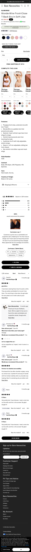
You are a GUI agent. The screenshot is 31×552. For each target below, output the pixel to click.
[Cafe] (12, 39)
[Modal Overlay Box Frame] (14, 46)
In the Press (6, 501)
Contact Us (5, 470)
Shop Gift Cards (6, 472)
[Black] (3, 39)
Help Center (6, 463)
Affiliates (5, 503)
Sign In (4, 514)
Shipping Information (8, 465)
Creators (5, 505)
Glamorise (5, 10)
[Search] (21, 5)
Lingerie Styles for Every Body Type (11, 488)
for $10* (15, 1)
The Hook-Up (6, 492)
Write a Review (19, 267)
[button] (1, 6)
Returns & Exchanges (8, 468)
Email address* (6, 453)
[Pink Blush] (16, 39)
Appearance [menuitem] (12, 255)
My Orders (5, 518)
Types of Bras (6, 485)
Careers (5, 498)
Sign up (24, 457)
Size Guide (26, 51)
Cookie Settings (6, 549)
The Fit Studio (6, 483)
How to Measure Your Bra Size (10, 490)
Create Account (6, 516)
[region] (15, 224)
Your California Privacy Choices (13, 534)
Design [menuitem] (20, 255)
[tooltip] (20, 232)
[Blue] (8, 39)
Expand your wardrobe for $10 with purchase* (15, 27)
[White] (25, 39)
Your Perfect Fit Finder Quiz (9, 481)
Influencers (5, 508)
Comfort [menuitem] (14, 251)
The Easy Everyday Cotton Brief (5, 90)
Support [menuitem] (21, 251)
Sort (14, 273)
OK (21, 549)
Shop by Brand (6, 475)
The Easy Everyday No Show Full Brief (18, 90)
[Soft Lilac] (21, 39)
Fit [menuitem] (8, 251)
